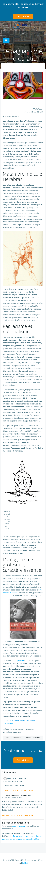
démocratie (8, 729)
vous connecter (18, 826)
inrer (28, 112)
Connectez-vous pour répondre (18, 791)
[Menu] (23, 34)
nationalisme (7, 732)
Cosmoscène (8, 723)
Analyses (37, 109)
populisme (19, 660)
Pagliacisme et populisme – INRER (16, 795)
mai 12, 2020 (38, 112)
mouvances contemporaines (23, 729)
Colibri (25, 863)
